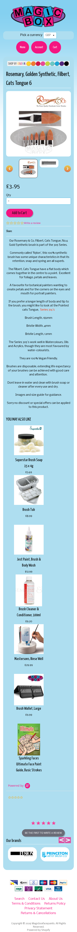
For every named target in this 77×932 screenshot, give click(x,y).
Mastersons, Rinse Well (28, 659)
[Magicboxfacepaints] (38, 27)
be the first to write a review (43, 833)
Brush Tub (29, 510)
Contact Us (36, 899)
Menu (22, 47)
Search (19, 899)
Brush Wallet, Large (28, 708)
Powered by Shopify (38, 930)
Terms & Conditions (25, 904)
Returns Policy (55, 904)
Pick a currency (31, 35)
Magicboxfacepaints (43, 923)
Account (39, 47)
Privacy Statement (39, 908)
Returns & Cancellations (38, 913)
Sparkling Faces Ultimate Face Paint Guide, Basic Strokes (29, 764)
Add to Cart (19, 213)
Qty (8, 195)
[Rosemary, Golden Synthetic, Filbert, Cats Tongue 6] (28, 168)
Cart (55, 47)
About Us (56, 899)
